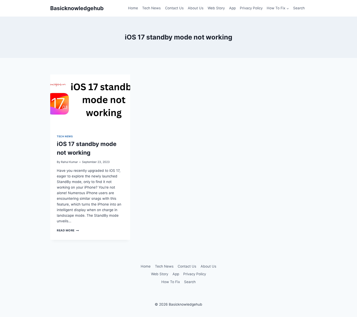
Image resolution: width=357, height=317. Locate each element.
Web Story (216, 8)
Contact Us (174, 8)
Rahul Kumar (69, 162)
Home (133, 8)
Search (299, 8)
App (232, 8)
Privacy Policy (251, 8)
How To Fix (170, 282)
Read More (68, 230)
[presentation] (90, 101)
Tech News (151, 8)
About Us (195, 8)
